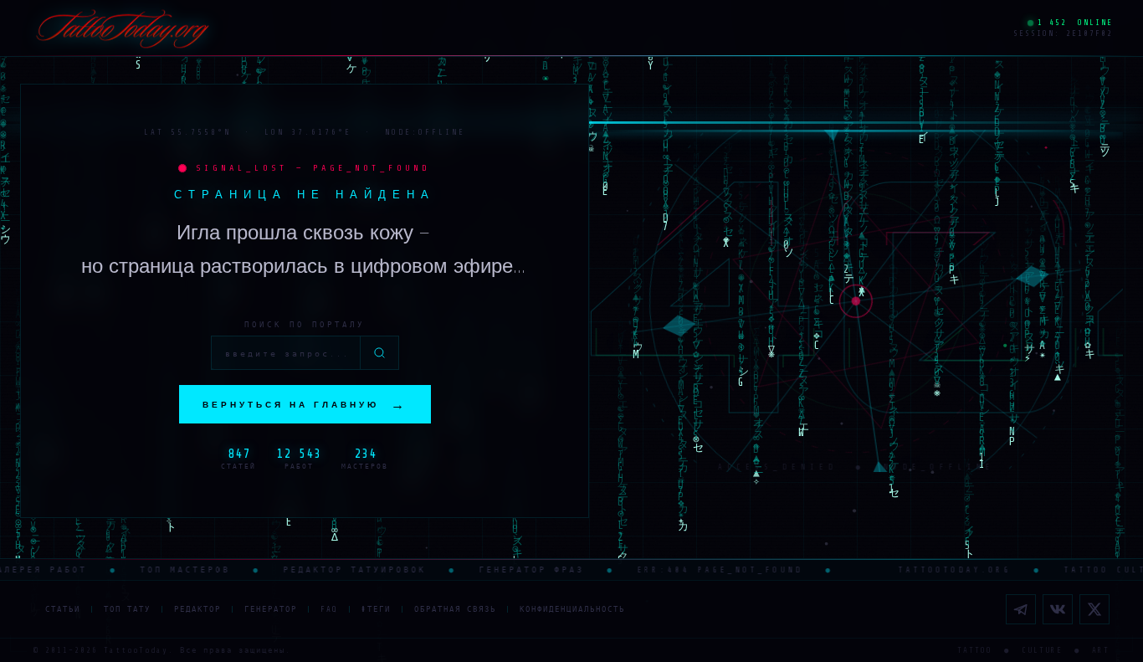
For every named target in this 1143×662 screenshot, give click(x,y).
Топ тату (127, 609)
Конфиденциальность (572, 609)
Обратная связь (455, 609)
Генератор (270, 609)
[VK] (1058, 609)
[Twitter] (1094, 609)
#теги (376, 609)
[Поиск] (379, 352)
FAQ (329, 609)
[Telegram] (1021, 609)
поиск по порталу (304, 325)
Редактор (197, 609)
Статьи (62, 609)
